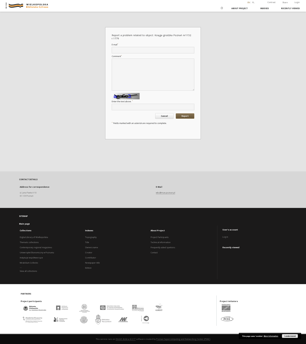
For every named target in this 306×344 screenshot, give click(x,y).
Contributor (90, 257)
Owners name (91, 247)
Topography (91, 237)
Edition (88, 268)
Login (297, 2)
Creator (88, 252)
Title (87, 242)
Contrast (271, 2)
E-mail (115, 44)
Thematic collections (29, 242)
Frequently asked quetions (163, 247)
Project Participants (159, 237)
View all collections (28, 271)
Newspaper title (92, 262)
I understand (290, 336)
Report (185, 116)
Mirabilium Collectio (29, 262)
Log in (225, 237)
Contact (154, 252)
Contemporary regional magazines (36, 247)
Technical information (161, 242)
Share (285, 2)
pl (253, 2)
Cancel (164, 116)
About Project (239, 8)
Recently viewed (290, 8)
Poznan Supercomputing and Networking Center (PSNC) (183, 339)
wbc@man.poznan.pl (165, 192)
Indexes (264, 8)
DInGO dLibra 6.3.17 (126, 339)
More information (271, 336)
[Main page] (221, 8)
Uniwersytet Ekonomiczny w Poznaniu (37, 252)
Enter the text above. (122, 101)
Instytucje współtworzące (31, 257)
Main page (24, 223)
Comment (117, 56)
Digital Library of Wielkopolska (34, 237)
